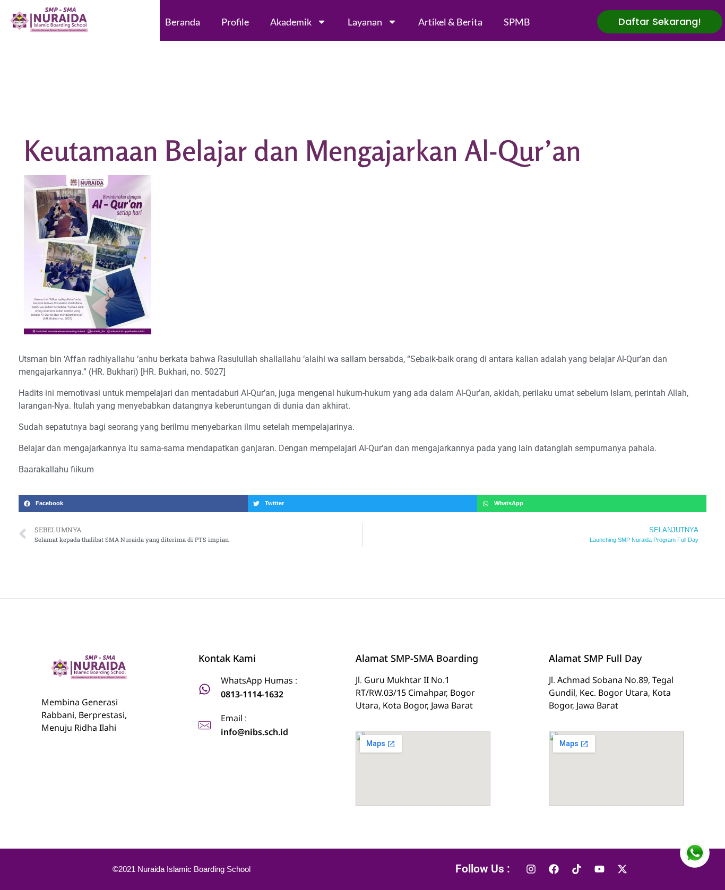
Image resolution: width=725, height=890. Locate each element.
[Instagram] (531, 869)
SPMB (517, 22)
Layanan (365, 22)
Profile (235, 22)
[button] (133, 503)
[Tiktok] (576, 869)
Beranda (182, 22)
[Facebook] (553, 869)
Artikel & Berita (450, 22)
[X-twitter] (622, 869)
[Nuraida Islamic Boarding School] (51, 19)
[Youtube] (599, 869)
